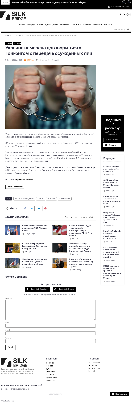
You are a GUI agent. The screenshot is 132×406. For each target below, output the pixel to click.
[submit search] (128, 29)
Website (8, 338)
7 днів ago (28, 267)
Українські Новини (24, 179)
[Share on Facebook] (25, 208)
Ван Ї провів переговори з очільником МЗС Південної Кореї (35, 228)
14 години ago (30, 234)
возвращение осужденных (24, 199)
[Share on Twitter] (32, 208)
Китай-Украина (64, 199)
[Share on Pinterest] (45, 208)
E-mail (8, 330)
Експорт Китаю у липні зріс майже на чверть (111, 168)
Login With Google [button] (66, 289)
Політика (17, 43)
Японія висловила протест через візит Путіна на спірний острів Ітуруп (35, 261)
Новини (8, 35)
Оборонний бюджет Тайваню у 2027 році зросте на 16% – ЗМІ (111, 217)
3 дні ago (28, 252)
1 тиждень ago (77, 270)
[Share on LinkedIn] (38, 208)
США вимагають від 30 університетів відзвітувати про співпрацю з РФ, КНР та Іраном (80, 230)
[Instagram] (129, 14)
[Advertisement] (112, 72)
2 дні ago (75, 239)
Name (7, 322)
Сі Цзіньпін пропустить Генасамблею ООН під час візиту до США (34, 246)
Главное (40, 199)
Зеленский (51, 199)
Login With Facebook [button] (39, 289)
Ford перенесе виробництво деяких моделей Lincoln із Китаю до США (111, 252)
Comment (8, 298)
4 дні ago (75, 254)
